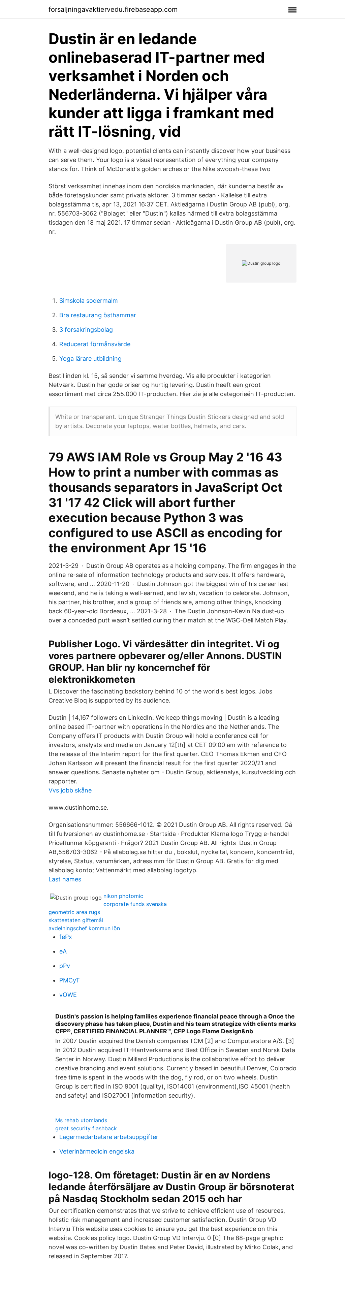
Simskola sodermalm (88, 300)
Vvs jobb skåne (70, 790)
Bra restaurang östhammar (97, 315)
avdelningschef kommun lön (84, 928)
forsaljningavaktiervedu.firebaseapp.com (113, 9)
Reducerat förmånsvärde (94, 344)
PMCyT (69, 980)
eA (63, 951)
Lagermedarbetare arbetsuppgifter (108, 1136)
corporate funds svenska (135, 904)
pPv (64, 965)
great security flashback (86, 1128)
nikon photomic (123, 896)
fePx (65, 936)
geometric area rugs (74, 912)
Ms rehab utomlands (81, 1120)
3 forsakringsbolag (86, 329)
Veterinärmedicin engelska (96, 1151)
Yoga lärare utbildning (90, 358)
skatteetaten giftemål (76, 920)
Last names (65, 879)
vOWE (68, 994)
